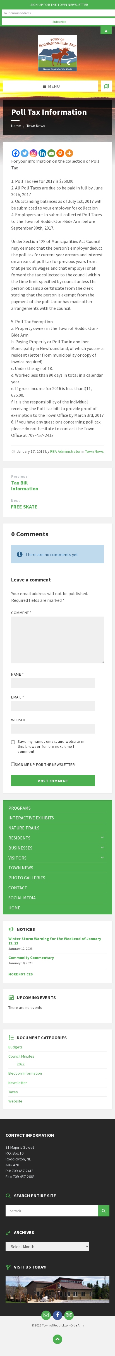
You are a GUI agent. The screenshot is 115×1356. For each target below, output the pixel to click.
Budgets (15, 1047)
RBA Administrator (65, 451)
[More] (69, 153)
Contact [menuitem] (17, 887)
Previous (19, 476)
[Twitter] (24, 153)
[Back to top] (57, 1339)
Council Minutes (21, 1056)
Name (17, 674)
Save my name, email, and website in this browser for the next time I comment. (51, 746)
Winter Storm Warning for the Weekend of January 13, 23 (54, 941)
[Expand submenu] (102, 838)
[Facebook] (16, 153)
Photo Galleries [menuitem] (26, 877)
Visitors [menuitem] (17, 858)
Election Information (25, 1073)
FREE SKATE (24, 506)
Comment (21, 612)
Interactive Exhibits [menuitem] (31, 818)
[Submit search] (103, 1210)
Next (15, 500)
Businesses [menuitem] (20, 848)
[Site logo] (57, 69)
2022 (21, 1064)
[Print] (60, 153)
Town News (36, 125)
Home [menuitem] (14, 908)
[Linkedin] (42, 153)
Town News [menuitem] (20, 867)
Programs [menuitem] (19, 808)
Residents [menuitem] (19, 838)
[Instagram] (33, 153)
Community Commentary (31, 957)
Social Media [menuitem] (22, 897)
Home (16, 125)
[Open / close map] (106, 86)
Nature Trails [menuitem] (23, 828)
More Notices (20, 974)
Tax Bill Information (24, 485)
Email (17, 697)
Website (19, 719)
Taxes (13, 1091)
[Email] (51, 153)
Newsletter (17, 1082)
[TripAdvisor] (69, 1315)
